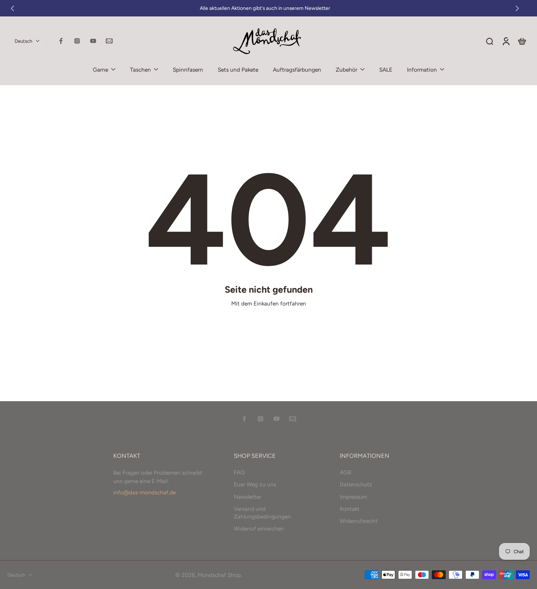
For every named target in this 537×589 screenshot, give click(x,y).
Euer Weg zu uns (255, 484)
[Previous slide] (12, 8)
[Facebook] (61, 41)
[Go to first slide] (517, 8)
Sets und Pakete (238, 69)
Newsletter (247, 496)
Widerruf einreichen (259, 528)
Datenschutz (356, 484)
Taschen (140, 69)
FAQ (239, 472)
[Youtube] (93, 41)
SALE (385, 69)
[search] (489, 41)
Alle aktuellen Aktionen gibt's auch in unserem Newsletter (265, 8)
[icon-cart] (522, 41)
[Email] (109, 41)
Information (422, 69)
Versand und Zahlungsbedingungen (262, 512)
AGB (345, 472)
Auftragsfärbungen (297, 69)
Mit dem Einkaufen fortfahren (268, 303)
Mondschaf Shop (219, 574)
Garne (100, 69)
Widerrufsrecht (359, 520)
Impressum (353, 496)
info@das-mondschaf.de (144, 492)
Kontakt (349, 508)
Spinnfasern (188, 69)
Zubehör (346, 69)
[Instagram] (77, 41)
